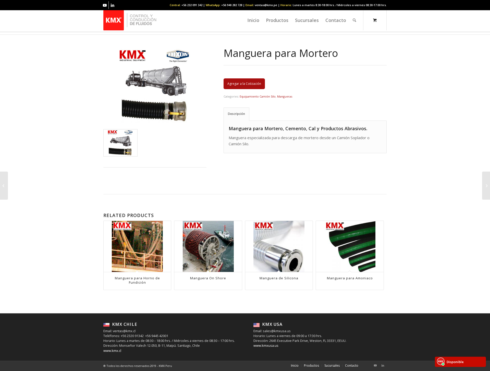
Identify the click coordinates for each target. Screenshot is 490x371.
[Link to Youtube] (104, 5)
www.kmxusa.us (265, 345)
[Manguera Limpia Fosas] (4, 186)
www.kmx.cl (112, 350)
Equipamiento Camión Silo (258, 96)
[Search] (354, 20)
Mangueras (284, 96)
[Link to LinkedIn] (112, 5)
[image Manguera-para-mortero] (120, 143)
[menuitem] (253, 20)
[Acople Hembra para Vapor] (486, 186)
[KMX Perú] (129, 20)
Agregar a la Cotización (244, 83)
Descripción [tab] (236, 114)
